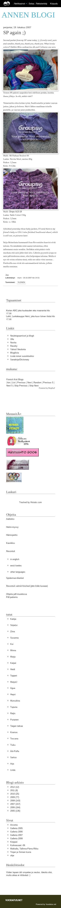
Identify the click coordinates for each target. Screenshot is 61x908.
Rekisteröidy (41, 3)
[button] (26, 3)
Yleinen (21, 282)
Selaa (32, 3)
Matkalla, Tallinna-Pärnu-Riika (24, 848)
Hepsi (13, 694)
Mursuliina (15, 701)
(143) (15, 800)
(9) (14, 790)
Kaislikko (10, 543)
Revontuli (10, 551)
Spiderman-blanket (15, 578)
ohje (12, 855)
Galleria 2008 (16, 838)
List (13, 382)
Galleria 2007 (16, 835)
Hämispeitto (11, 535)
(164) (15, 807)
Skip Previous (20, 385)
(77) (14, 797)
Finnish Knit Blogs (15, 379)
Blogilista (14, 353)
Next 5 (9, 385)
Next (29, 382)
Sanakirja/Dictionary (19, 359)
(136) (15, 811)
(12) (14, 787)
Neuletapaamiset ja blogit (22, 336)
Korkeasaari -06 (17, 845)
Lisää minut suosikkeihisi (22, 356)
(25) (14, 794)
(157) (15, 804)
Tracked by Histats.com (30, 502)
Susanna (14, 638)
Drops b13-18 (15, 211)
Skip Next (34, 385)
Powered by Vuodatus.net (46, 904)
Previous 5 (48, 382)
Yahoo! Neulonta (18, 349)
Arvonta (14, 825)
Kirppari (13, 842)
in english (14, 559)
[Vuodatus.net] (14, 900)
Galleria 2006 (16, 831)
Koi (11, 644)
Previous (21, 382)
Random (37, 382)
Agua (12, 688)
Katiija (13, 619)
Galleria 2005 (16, 828)
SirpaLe (13, 625)
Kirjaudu (54, 3)
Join (8, 382)
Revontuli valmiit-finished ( (18, 586)
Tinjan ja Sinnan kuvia (20, 852)
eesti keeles (16, 565)
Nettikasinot (19, 3)
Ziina (12, 631)
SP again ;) (14, 32)
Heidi (12, 669)
